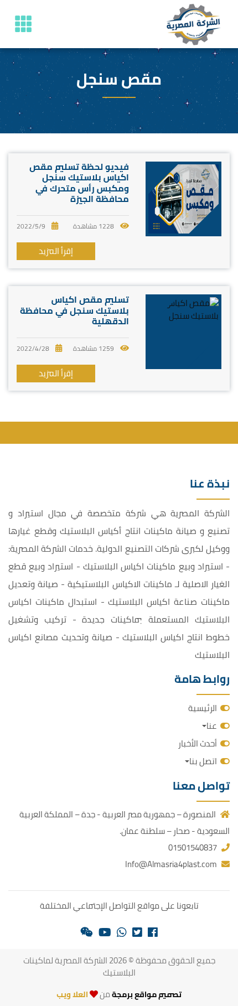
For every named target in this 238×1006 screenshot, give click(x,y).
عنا (211, 726)
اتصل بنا (203, 761)
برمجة (121, 994)
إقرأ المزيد (56, 251)
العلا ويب (72, 994)
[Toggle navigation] (23, 23)
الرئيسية (202, 708)
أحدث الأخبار (197, 743)
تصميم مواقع (158, 994)
